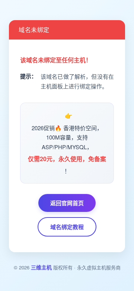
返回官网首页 (67, 203)
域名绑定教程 (67, 227)
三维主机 (41, 267)
